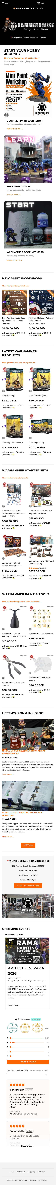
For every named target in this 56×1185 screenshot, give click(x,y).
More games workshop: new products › (19, 363)
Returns (41, 1172)
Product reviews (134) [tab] (18, 1070)
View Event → (14, 1006)
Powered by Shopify (38, 1180)
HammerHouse (20, 1180)
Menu (7, 3)
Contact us (20, 1172)
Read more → (8, 775)
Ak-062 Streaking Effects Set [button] (23, 1114)
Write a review (28, 1062)
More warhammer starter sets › (15, 478)
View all (28, 845)
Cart (43, 3)
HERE (42, 8)
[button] (33, 568)
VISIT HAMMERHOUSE (28, 885)
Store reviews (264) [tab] (39, 1070)
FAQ (11, 1172)
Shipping (31, 1172)
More (47, 1028)
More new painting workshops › (16, 286)
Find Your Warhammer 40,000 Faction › (21, 58)
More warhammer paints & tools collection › (21, 602)
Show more (26, 1146)
